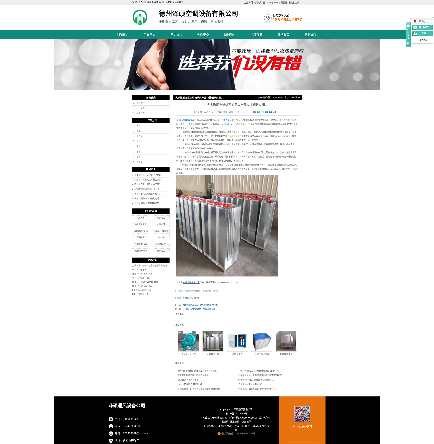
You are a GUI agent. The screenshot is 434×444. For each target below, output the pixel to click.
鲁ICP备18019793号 (236, 413)
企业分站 (248, 2)
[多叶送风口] (237, 341)
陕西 (247, 425)
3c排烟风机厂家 (141, 231)
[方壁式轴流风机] (261, 341)
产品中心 (149, 34)
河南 (264, 425)
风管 (138, 146)
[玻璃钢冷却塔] (286, 341)
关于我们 (176, 34)
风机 (138, 125)
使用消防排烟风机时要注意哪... (148, 180)
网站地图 (260, 2)
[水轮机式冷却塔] (188, 341)
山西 (242, 425)
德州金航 (246, 421)
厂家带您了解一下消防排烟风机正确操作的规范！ (260, 375)
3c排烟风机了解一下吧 (188, 380)
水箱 (138, 152)
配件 (138, 157)
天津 (236, 425)
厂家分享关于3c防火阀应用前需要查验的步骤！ (199, 389)
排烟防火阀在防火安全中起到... (148, 175)
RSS (269, 2)
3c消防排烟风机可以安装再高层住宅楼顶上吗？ (259, 371)
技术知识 (140, 113)
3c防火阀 (160, 224)
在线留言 (283, 34)
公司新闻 (140, 103)
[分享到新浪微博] (262, 112)
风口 (138, 141)
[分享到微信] (274, 112)
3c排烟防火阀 (141, 244)
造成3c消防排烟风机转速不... (147, 203)
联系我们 (310, 34)
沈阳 (223, 425)
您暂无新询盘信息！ (291, 2)
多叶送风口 (237, 354)
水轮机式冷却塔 (188, 354)
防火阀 (139, 136)
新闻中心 (203, 34)
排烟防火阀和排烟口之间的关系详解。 (200, 309)
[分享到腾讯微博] (266, 112)
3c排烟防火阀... (141, 224)
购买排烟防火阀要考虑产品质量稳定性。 (201, 305)
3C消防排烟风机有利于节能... (147, 189)
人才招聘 (256, 34)
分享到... (423, 33)
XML (276, 2)
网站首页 (123, 34)
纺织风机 (141, 237)
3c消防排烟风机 (160, 231)
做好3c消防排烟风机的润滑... (147, 198)
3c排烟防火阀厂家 (191, 298)
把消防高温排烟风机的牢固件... (148, 184)
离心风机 (161, 218)
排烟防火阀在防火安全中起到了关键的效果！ (198, 371)
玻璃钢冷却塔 (286, 354)
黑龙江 (230, 425)
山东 (218, 425)
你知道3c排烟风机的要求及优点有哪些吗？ (257, 389)
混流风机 (141, 218)
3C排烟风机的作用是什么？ (190, 384)
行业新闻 (140, 108)
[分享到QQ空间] (258, 112)
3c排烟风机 (160, 244)
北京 (258, 425)
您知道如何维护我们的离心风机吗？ (194, 375)
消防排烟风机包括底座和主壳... (148, 194)
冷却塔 (139, 162)
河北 (253, 425)
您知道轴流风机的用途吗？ (250, 384)
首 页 (274, 97)
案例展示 (230, 34)
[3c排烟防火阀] (212, 341)
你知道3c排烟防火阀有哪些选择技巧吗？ (256, 380)
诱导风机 (161, 251)
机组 (138, 131)
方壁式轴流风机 (141, 251)
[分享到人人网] (270, 112)
